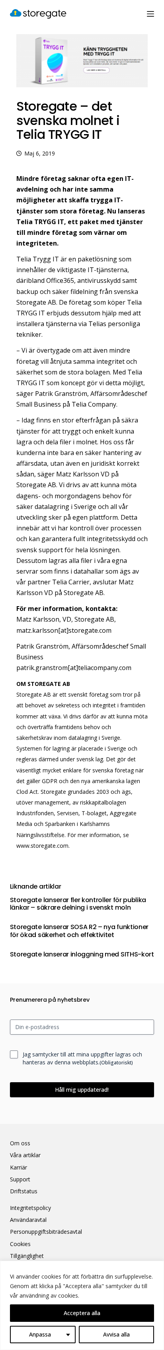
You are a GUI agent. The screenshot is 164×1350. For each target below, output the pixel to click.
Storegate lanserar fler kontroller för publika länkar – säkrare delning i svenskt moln (78, 903)
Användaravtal (28, 1219)
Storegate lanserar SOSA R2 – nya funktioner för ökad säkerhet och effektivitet (79, 930)
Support (20, 1179)
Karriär (18, 1167)
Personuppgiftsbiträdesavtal (46, 1231)
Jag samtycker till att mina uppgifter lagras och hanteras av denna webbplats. (82, 1058)
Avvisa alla (116, 1334)
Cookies (20, 1244)
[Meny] (150, 13)
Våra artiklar (25, 1155)
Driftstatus (23, 1191)
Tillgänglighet (27, 1256)
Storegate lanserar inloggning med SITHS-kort (82, 954)
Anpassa (40, 1334)
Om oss (20, 1143)
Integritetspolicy (30, 1208)
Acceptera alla (82, 1313)
